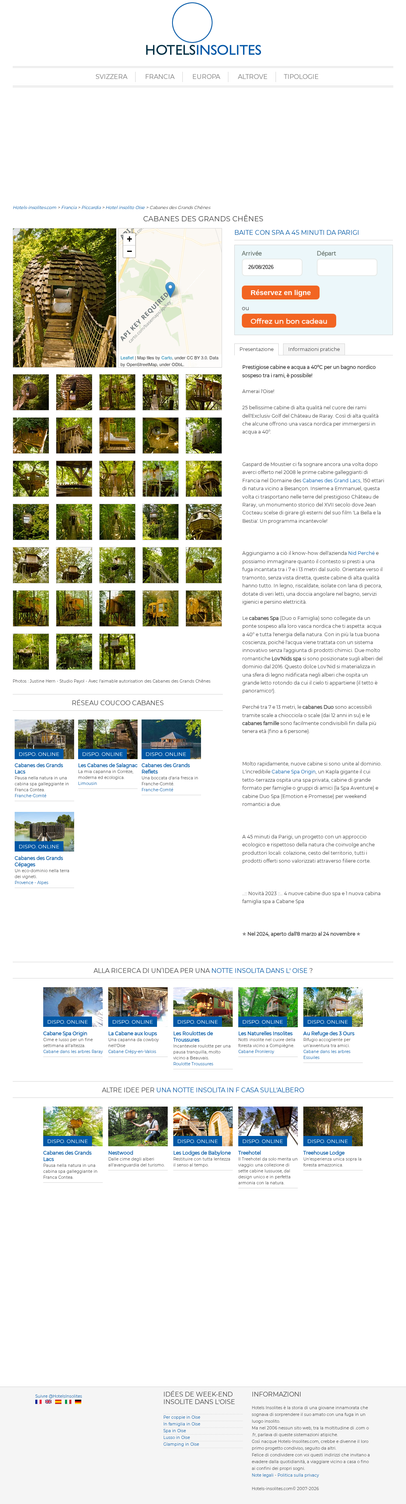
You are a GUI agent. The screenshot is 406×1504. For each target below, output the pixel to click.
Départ (326, 253)
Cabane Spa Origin (294, 772)
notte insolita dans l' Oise (259, 971)
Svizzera (111, 77)
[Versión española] (58, 1411)
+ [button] (129, 239)
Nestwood (120, 1153)
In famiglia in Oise (181, 1424)
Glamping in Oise (181, 1444)
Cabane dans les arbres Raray (73, 1051)
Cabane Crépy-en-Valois (132, 1051)
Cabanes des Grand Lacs (331, 480)
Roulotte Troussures (193, 1064)
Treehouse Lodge (324, 1153)
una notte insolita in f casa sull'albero (230, 1090)
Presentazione (256, 349)
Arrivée (252, 253)
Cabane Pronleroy (256, 1051)
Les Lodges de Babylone (202, 1153)
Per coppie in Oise (181, 1417)
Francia (159, 77)
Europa (206, 77)
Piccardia (91, 207)
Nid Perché (361, 553)
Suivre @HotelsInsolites (58, 1396)
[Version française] (38, 1411)
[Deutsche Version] (78, 1411)
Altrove (253, 77)
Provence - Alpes (31, 882)
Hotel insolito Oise (125, 207)
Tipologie (301, 77)
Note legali (263, 1475)
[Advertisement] (203, 144)
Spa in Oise (174, 1430)
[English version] (48, 1411)
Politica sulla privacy (298, 1475)
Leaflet (127, 357)
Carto (166, 357)
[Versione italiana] (68, 1411)
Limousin (87, 783)
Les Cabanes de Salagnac (108, 765)
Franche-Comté (30, 795)
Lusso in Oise (176, 1437)
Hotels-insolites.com (34, 207)
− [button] (129, 251)
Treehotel (249, 1153)
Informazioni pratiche (314, 349)
